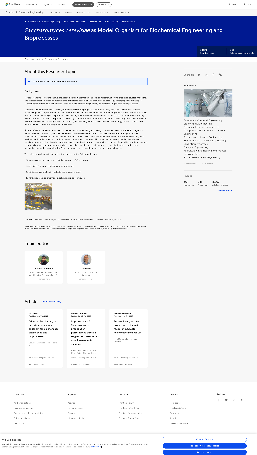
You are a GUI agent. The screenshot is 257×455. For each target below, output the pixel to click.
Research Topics (84, 12)
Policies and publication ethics (28, 413)
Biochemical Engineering (74, 22)
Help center (175, 403)
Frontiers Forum (126, 403)
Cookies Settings (204, 439)
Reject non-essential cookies (204, 445)
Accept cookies (204, 452)
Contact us (175, 413)
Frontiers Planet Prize (129, 418)
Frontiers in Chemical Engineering (45, 22)
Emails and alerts (178, 408)
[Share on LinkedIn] (206, 74)
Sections (53, 12)
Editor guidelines (22, 418)
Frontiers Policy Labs (129, 408)
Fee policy (19, 423)
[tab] (29, 59)
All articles (62, 4)
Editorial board (102, 12)
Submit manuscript (83, 4)
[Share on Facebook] (213, 74)
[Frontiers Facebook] (218, 400)
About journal (120, 12)
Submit (173, 418)
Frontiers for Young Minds (131, 413)
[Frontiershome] (13, 4)
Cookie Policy (95, 447)
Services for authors (23, 408)
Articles (68, 12)
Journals (72, 413)
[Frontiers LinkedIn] (234, 400)
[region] (128, 444)
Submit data (103, 4)
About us (30, 4)
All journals (47, 4)
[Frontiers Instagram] (241, 400)
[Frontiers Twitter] (226, 400)
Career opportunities (179, 423)
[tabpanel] (128, 222)
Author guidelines (22, 403)
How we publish (76, 418)
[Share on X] (199, 74)
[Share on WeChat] (220, 74)
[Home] (26, 22)
